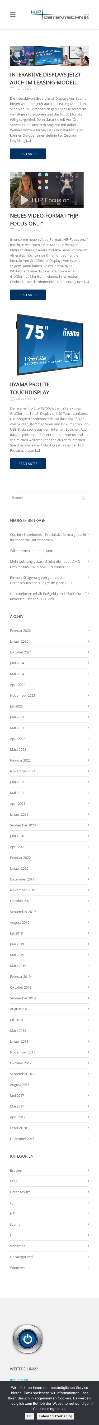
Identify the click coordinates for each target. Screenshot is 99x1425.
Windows (17, 1267)
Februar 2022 (20, 760)
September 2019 (23, 911)
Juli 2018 (16, 1019)
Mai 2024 (17, 673)
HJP (13, 1202)
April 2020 (17, 846)
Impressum (19, 1379)
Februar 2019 (20, 976)
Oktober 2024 (20, 652)
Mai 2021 (17, 792)
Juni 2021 (17, 781)
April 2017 (17, 1117)
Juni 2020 (17, 836)
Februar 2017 (20, 1127)
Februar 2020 (20, 857)
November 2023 (22, 695)
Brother (16, 1170)
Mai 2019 (17, 954)
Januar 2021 (19, 814)
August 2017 (19, 1084)
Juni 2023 (17, 717)
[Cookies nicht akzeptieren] (92, 1403)
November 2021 (22, 771)
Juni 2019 (17, 944)
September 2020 (23, 825)
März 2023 (18, 749)
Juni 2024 (17, 663)
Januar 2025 (19, 641)
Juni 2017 (17, 1095)
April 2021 (17, 803)
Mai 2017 (17, 1106)
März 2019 (18, 965)
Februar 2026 (20, 630)
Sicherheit (18, 1246)
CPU (13, 1181)
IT (11, 1235)
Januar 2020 (19, 868)
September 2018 (23, 998)
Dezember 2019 (22, 879)
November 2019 (22, 890)
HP (12, 1213)
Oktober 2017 (20, 1063)
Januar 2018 (19, 1041)
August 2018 (19, 1009)
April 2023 (17, 738)
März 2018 (18, 1030)
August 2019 (19, 922)
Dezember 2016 (22, 1138)
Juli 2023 (16, 706)
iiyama (15, 1224)
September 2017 (23, 1073)
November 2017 (22, 1052)
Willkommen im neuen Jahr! (31, 550)
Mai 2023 (17, 727)
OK (29, 1416)
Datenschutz (20, 1192)
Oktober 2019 (20, 900)
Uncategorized (21, 1256)
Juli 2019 (16, 933)
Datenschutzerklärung (55, 1416)
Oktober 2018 (20, 987)
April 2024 (17, 684)
